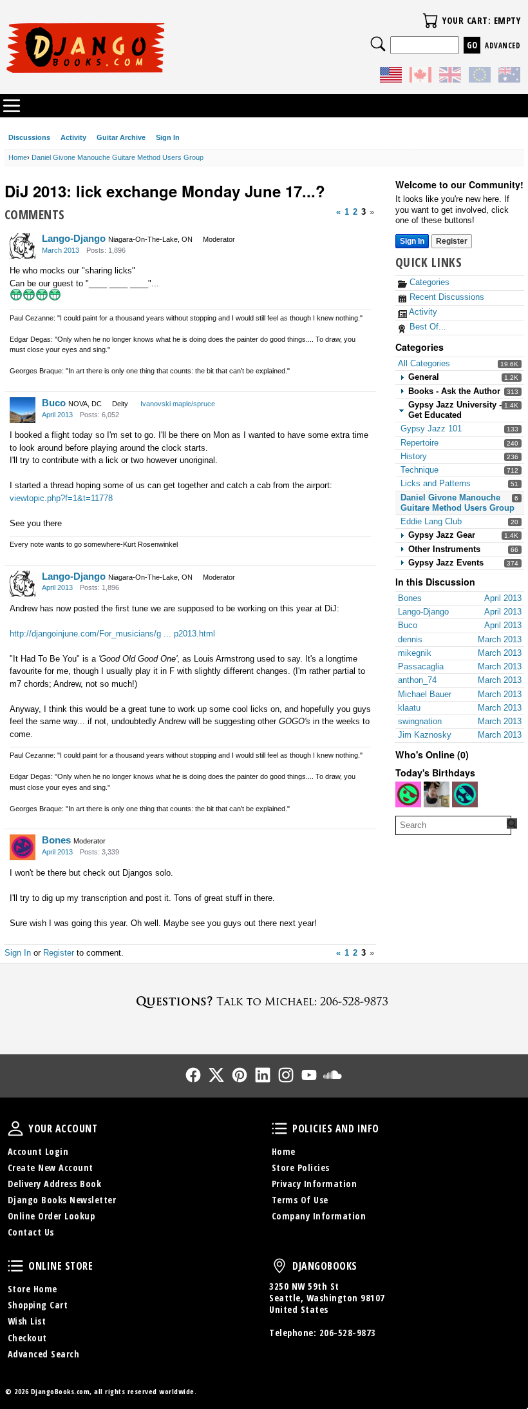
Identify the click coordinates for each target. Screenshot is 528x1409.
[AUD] (509, 76)
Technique (419, 470)
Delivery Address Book (55, 1183)
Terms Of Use (300, 1200)
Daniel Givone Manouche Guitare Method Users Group (457, 503)
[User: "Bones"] (22, 847)
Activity (73, 137)
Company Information (319, 1216)
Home (284, 1151)
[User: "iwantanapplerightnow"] (436, 794)
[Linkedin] (262, 1075)
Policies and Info (279, 1128)
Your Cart (430, 20)
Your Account (15, 1128)
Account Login (38, 1151)
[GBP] (450, 76)
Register (451, 241)
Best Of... (426, 326)
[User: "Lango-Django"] (22, 246)
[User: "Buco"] (22, 410)
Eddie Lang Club (431, 521)
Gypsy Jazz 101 (431, 428)
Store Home (32, 1289)
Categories (428, 282)
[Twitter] (216, 1075)
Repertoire (419, 443)
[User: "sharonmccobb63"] (408, 794)
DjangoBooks (279, 1266)
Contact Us (31, 1232)
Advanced (502, 45)
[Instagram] (286, 1075)
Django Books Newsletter (62, 1200)
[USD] (391, 76)
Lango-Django (74, 238)
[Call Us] (264, 1001)
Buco (54, 402)
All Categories (424, 363)
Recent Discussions (445, 297)
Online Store (15, 1266)
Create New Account (50, 1167)
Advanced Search (44, 1354)
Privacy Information (314, 1183)
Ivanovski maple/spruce (177, 404)
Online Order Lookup (51, 1216)
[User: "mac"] (465, 794)
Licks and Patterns (436, 483)
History (414, 456)
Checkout (27, 1338)
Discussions (29, 137)
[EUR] (480, 76)
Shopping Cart (38, 1305)
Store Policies (301, 1167)
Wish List (27, 1321)
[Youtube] (309, 1075)
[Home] (134, 48)
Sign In (168, 137)
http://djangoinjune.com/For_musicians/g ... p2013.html (112, 633)
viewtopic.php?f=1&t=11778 (61, 498)
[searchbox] (453, 825)
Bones (56, 839)
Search (378, 44)
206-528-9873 (347, 1332)
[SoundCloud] (332, 1075)
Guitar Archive (121, 137)
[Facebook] (193, 1075)
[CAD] (420, 76)
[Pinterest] (239, 1075)
